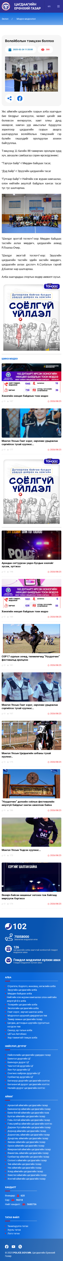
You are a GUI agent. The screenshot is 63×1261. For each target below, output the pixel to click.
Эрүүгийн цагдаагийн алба (22, 990)
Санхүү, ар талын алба (20, 1030)
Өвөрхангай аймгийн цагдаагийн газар (29, 1149)
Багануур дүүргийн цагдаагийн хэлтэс (29, 1080)
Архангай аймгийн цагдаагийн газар (28, 1105)
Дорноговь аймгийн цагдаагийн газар (29, 1134)
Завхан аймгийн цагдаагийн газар (26, 1142)
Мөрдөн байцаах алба (20, 993)
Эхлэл (5, 19)
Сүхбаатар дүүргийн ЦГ (20, 1077)
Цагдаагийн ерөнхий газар (27, 6)
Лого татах (14, 1233)
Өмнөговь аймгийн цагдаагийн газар (28, 1153)
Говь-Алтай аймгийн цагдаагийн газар (29, 1120)
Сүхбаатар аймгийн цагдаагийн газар (28, 1156)
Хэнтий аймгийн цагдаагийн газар (27, 1178)
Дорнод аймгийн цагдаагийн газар (27, 1131)
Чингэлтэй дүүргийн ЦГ (21, 1066)
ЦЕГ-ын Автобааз (17, 1034)
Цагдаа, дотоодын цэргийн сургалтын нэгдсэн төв (28, 1025)
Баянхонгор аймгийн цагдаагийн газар (29, 1109)
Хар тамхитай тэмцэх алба (22, 1037)
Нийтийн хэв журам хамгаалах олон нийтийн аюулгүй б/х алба (32, 999)
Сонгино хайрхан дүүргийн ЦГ (24, 1073)
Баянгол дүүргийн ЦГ (19, 1058)
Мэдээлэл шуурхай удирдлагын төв (27, 1015)
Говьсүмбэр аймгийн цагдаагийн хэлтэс (30, 1123)
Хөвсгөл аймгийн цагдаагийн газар (27, 1175)
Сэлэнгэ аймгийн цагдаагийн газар (27, 1160)
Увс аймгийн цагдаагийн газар (24, 1167)
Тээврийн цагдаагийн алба (22, 1004)
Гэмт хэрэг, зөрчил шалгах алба (25, 1012)
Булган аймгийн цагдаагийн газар (26, 1116)
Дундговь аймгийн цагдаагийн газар (28, 1138)
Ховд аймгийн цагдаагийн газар (25, 1171)
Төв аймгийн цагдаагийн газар (24, 1164)
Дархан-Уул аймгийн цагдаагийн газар (29, 1127)
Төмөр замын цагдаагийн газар (25, 1019)
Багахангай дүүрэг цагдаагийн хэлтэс (29, 1084)
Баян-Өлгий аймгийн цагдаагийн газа (28, 1112)
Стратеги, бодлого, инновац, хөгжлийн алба (32, 986)
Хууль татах (14, 1229)
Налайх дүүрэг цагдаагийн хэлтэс (26, 1088)
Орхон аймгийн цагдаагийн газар (26, 1145)
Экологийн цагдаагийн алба (23, 1008)
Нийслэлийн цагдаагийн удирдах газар (29, 1055)
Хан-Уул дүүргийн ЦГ (19, 1069)
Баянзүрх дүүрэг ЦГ (18, 1062)
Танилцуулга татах (18, 1226)
